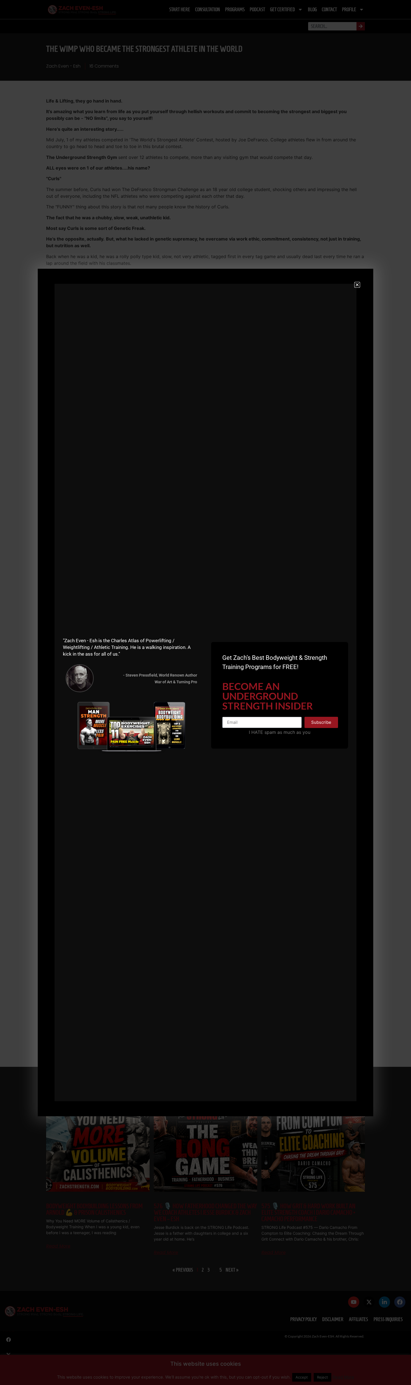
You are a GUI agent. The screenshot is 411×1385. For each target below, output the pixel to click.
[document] (205, 692)
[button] (357, 285)
